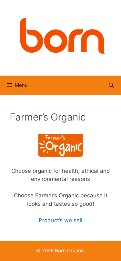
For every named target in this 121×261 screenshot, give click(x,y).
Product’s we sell (60, 220)
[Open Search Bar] (111, 85)
